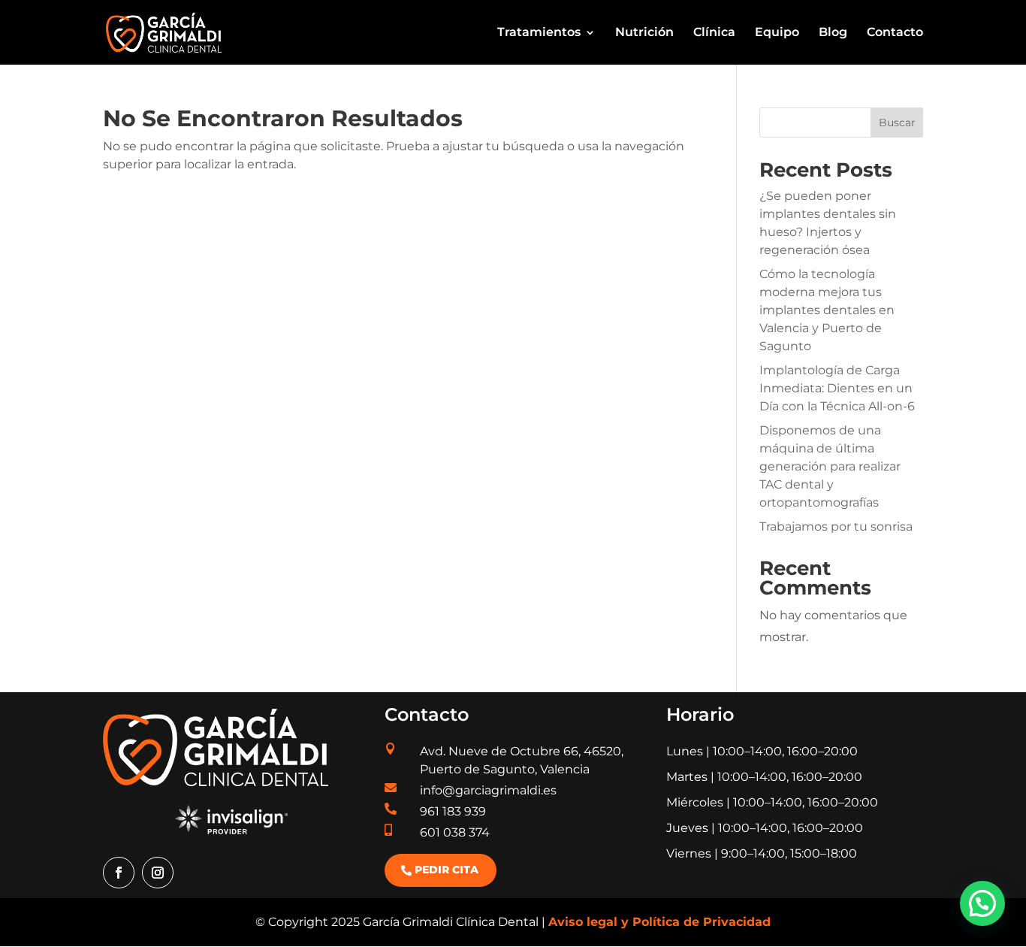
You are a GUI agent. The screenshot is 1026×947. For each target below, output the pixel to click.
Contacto (895, 33)
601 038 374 (455, 832)
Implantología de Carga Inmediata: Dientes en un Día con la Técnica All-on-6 (837, 388)
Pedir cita (446, 869)
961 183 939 (453, 811)
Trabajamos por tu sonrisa (836, 526)
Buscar (897, 122)
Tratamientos (539, 33)
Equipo (777, 33)
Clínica (714, 33)
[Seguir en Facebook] (118, 872)
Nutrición (644, 33)
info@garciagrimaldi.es (488, 790)
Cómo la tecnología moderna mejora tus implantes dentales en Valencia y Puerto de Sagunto (827, 310)
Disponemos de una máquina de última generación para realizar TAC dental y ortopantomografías (830, 466)
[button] (982, 903)
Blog (833, 33)
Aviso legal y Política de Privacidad (659, 922)
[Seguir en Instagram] (158, 872)
